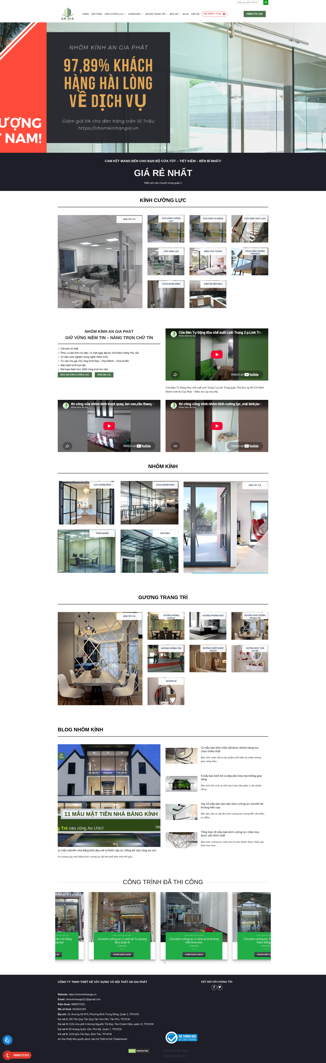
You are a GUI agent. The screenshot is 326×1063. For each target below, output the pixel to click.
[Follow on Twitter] (219, 987)
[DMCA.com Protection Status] (139, 1050)
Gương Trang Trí (155, 14)
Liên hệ (195, 14)
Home (86, 14)
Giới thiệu (96, 14)
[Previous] (11, 88)
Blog (186, 14)
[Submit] (265, 2)
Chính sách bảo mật (174, 1055)
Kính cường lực (114, 14)
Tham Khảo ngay (78, 955)
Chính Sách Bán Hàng (175, 1050)
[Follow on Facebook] (214, 987)
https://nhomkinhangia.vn (77, 994)
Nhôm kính (134, 14)
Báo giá (174, 14)
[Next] (315, 88)
